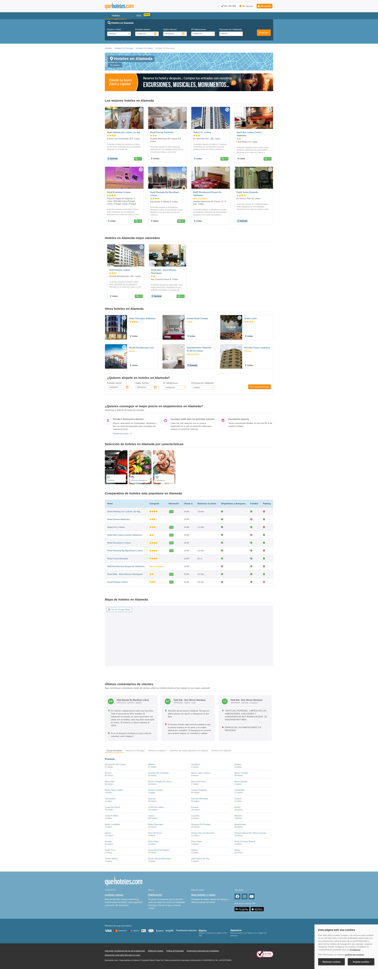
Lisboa (151, 815)
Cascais (151, 798)
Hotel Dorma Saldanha (118, 519)
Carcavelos (110, 798)
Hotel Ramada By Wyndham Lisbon (125, 550)
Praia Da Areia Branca (244, 841)
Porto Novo (153, 841)
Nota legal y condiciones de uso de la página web (125, 951)
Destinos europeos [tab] (157, 750)
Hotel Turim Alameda (117, 558)
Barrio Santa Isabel (114, 790)
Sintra (237, 850)
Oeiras (108, 833)
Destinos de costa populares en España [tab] (189, 750)
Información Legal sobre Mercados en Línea (122, 955)
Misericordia (240, 824)
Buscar (263, 32)
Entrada (142, 29)
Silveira (194, 850)
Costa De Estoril (112, 807)
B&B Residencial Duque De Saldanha (126, 566)
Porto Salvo (196, 841)
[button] (264, 6)
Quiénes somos (114, 894)
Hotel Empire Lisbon (117, 582)
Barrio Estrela (240, 781)
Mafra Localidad (112, 824)
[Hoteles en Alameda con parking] (116, 467)
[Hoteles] (127, 6)
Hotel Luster (250, 318)
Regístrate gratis (120, 433)
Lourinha (195, 815)
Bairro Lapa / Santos (200, 773)
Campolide (239, 790)
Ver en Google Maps (120, 609)
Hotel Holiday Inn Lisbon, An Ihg (123, 511)
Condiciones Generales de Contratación (203, 951)
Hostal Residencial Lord (141, 347)
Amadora (195, 764)
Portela (108, 841)
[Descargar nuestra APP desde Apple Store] (257, 909)
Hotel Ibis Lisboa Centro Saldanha (124, 535)
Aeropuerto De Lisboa (115, 764)
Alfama (151, 764)
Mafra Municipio (155, 824)
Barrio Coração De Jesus (160, 781)
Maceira (238, 815)
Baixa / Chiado (241, 773)
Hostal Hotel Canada (197, 318)
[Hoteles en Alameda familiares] (164, 467)
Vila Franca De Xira (200, 858)
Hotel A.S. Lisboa (116, 527)
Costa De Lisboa (156, 807)
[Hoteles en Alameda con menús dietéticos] (140, 467)
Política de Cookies (155, 951)
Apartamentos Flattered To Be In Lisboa (199, 349)
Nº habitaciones (198, 29)
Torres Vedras (111, 858)
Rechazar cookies (331, 962)
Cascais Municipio (199, 798)
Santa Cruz (110, 850)
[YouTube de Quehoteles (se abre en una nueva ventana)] (252, 896)
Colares (238, 798)
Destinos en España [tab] (221, 750)
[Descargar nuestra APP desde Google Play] (241, 909)
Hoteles (108, 48)
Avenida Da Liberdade (158, 773)
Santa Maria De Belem (158, 850)
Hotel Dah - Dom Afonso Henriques (124, 574)
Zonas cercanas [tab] (114, 750)
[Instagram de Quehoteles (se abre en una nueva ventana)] (244, 896)
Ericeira (194, 807)
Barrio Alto (109, 781)
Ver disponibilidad (259, 387)
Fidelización (155, 894)
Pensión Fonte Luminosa (257, 347)
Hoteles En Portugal (124, 48)
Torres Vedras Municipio (159, 858)
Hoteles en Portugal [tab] (135, 750)
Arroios (108, 773)
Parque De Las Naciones (203, 833)
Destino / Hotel (114, 29)
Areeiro (237, 764)
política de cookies (354, 954)
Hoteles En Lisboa (144, 48)
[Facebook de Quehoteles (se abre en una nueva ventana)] (237, 896)
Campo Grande (155, 790)
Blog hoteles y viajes (203, 894)
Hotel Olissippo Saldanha (142, 318)
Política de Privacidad (175, 951)
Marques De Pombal (200, 824)
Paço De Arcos (155, 833)
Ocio (138, 15)
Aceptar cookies (361, 962)
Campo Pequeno (199, 790)
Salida (170, 29)
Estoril (237, 807)
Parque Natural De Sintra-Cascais (250, 833)
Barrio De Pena (198, 781)
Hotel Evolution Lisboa (119, 543)
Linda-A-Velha (111, 815)
